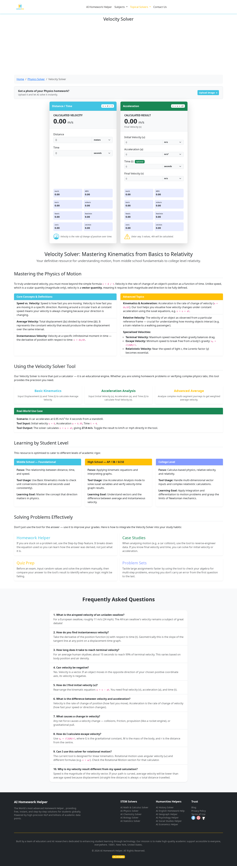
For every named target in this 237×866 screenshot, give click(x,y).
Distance (58, 134)
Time (56, 147)
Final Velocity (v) (134, 173)
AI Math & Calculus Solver (134, 807)
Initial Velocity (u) (134, 137)
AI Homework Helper (99, 7)
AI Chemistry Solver (131, 814)
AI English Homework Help (170, 810)
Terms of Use (198, 814)
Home (20, 79)
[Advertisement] (118, 48)
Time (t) (133, 161)
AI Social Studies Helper (169, 820)
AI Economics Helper (167, 824)
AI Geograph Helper (167, 814)
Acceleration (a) (133, 149)
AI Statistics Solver (130, 820)
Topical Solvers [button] (139, 7)
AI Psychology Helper (167, 817)
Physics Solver (36, 79)
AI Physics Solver (129, 810)
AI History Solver (165, 807)
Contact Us (160, 7)
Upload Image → (208, 92)
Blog (193, 807)
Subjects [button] (119, 7)
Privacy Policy (198, 810)
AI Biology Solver (129, 817)
